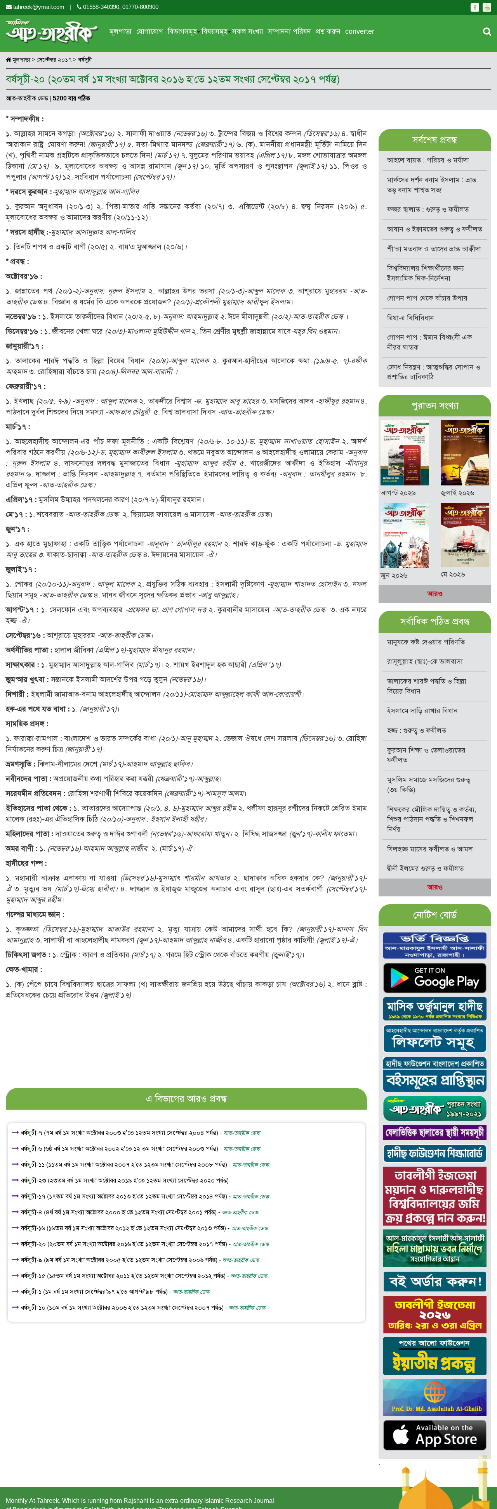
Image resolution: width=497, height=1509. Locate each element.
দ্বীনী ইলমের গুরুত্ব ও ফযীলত (425, 868)
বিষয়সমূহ (215, 31)
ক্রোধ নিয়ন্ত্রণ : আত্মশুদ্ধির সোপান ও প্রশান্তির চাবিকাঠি (433, 372)
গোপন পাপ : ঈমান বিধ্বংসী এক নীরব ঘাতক (429, 342)
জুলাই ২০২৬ (457, 493)
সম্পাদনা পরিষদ (289, 31)
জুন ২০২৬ (394, 575)
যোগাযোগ (149, 31)
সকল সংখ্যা (247, 31)
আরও (435, 593)
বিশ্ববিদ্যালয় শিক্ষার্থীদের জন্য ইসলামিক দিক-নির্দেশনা (425, 273)
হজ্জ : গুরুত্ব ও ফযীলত (416, 730)
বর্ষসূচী (85, 59)
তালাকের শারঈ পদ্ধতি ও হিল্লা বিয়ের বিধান (426, 686)
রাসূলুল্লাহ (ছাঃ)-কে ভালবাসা (425, 661)
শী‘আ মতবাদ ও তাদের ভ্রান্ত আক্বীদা (434, 249)
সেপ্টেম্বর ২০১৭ (54, 59)
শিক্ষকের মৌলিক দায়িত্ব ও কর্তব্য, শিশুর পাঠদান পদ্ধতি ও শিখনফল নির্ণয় (431, 819)
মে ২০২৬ (453, 574)
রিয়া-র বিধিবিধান (410, 318)
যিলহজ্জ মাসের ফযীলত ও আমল (430, 849)
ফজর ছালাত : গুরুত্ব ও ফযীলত (428, 209)
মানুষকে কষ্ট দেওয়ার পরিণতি (426, 642)
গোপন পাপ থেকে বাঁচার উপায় (427, 298)
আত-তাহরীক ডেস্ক (27, 98)
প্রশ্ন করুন (328, 31)
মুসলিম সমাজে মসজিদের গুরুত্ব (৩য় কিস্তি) (428, 784)
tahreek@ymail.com (38, 6)
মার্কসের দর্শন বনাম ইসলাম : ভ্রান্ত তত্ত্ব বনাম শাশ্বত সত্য (431, 185)
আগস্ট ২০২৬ (398, 493)
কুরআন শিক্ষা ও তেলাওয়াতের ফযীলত (426, 755)
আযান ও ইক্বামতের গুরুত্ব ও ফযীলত (434, 229)
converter (359, 31)
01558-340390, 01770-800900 (120, 6)
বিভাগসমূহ (182, 31)
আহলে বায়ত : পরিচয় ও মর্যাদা (428, 160)
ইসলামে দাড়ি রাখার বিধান (422, 710)
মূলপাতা (120, 31)
